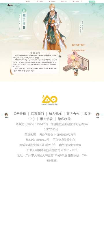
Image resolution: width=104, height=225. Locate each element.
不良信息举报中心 (64, 139)
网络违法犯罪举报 (70, 145)
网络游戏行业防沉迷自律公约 (37, 145)
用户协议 (46, 119)
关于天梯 (19, 114)
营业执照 (30, 134)
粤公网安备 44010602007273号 (57, 134)
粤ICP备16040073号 (37, 139)
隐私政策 (64, 119)
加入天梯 (55, 114)
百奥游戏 (52, 100)
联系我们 (37, 114)
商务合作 (72, 114)
